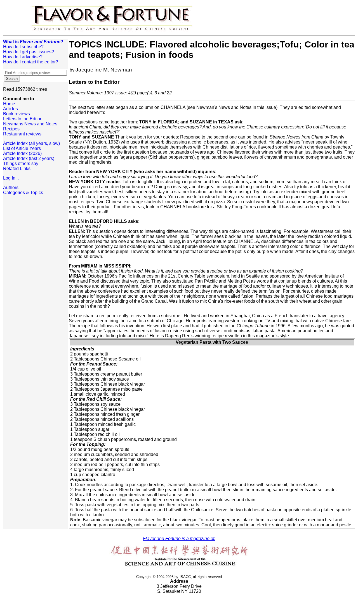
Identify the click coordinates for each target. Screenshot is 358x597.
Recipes (11, 128)
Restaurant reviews (22, 134)
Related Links (16, 168)
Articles (10, 108)
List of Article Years (22, 148)
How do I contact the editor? (30, 61)
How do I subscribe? (23, 46)
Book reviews (16, 113)
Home (9, 103)
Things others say (20, 163)
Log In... (11, 178)
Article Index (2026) (22, 153)
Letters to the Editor (22, 118)
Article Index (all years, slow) (31, 143)
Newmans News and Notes (30, 123)
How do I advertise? (23, 56)
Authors (10, 187)
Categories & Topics (23, 192)
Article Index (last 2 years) (28, 158)
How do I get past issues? (28, 51)
